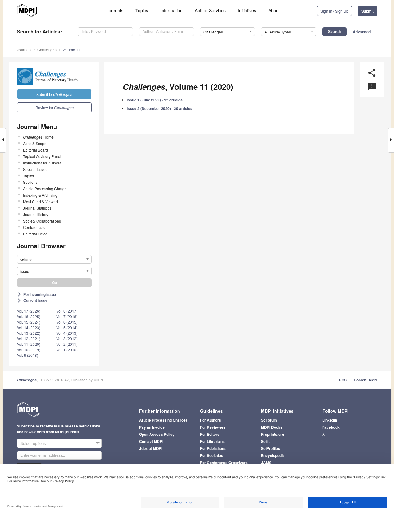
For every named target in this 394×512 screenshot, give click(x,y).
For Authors (210, 420)
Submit (367, 11)
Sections (30, 182)
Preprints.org (272, 434)
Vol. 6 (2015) (67, 322)
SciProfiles (270, 448)
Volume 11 (71, 49)
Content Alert (365, 380)
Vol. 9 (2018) (27, 355)
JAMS (266, 462)
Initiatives (247, 10)
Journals (115, 10)
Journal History (35, 214)
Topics (141, 10)
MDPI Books (272, 427)
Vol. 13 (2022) (28, 333)
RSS (343, 380)
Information (171, 10)
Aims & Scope (34, 143)
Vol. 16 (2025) (28, 316)
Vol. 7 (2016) (67, 316)
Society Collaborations (42, 220)
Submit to (54, 94)
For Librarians (212, 441)
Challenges (47, 49)
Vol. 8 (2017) (67, 310)
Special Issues (35, 169)
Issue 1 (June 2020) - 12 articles (155, 100)
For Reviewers (213, 427)
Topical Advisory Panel (42, 156)
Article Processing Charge (45, 188)
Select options (33, 443)
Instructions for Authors (42, 162)
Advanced (362, 31)
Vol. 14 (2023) (28, 327)
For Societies (211, 455)
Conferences (34, 227)
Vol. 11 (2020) (28, 344)
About (274, 10)
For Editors (209, 434)
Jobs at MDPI (150, 448)
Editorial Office (35, 233)
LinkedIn (329, 420)
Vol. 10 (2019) (28, 349)
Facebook (331, 427)
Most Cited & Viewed (40, 201)
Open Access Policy (157, 434)
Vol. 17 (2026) (28, 310)
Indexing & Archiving (40, 195)
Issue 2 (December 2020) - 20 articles (159, 108)
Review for (54, 107)
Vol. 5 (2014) (67, 327)
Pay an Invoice (152, 427)
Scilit (265, 441)
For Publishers (213, 448)
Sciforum (269, 420)
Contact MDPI (151, 441)
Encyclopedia (273, 455)
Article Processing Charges (163, 420)
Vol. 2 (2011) (67, 344)
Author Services (210, 10)
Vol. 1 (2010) (67, 349)
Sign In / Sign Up (334, 11)
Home (38, 137)
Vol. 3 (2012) (67, 338)
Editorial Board (35, 149)
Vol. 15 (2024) (28, 322)
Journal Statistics (37, 208)
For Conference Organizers (224, 462)
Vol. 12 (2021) (28, 338)
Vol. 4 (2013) (67, 333)
